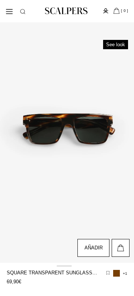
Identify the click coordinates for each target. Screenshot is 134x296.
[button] (22, 11)
